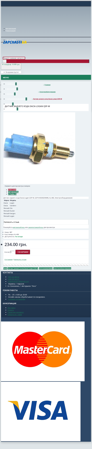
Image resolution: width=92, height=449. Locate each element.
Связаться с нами (15, 314)
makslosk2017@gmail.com (18, 281)
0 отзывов (8, 259)
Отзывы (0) (12, 194)
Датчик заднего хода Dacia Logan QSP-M (22, 268)
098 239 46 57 (13, 279)
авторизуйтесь (19, 227)
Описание (12, 190)
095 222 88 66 (13, 277)
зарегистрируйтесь (35, 227)
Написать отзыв (20, 259)
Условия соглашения (16, 299)
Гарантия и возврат (16, 312)
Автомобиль (13, 192)
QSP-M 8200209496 (46, 268)
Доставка (11, 308)
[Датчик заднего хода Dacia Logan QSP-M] (39, 183)
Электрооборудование (62, 268)
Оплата (11, 310)
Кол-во (7, 252)
